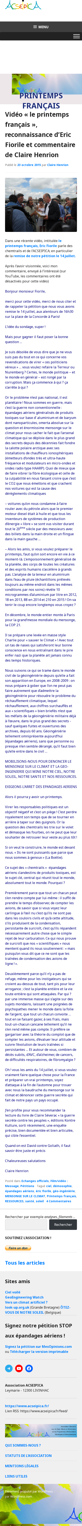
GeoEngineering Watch (24, 1297)
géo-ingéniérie (64, 1191)
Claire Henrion (57, 165)
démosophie (62, 1186)
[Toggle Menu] (76, 36)
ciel (48, 1186)
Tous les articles (25, 1262)
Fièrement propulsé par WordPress (29, 1491)
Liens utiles (16, 1476)
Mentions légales (21, 1466)
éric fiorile (43, 1191)
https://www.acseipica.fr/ (27, 1406)
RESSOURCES (14, 1201)
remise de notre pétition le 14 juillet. (44, 256)
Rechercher (63, 1224)
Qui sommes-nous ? (23, 1445)
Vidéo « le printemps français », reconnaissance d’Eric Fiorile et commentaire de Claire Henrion (40, 134)
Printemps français (61, 1196)
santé (29, 1201)
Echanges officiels (35, 1181)
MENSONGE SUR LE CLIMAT (25, 1196)
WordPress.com (21, 1496)
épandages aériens (19, 1191)
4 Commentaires (58, 1201)
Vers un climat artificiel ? (26, 1302)
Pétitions (27, 1186)
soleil (40, 1201)
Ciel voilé (12, 1292)
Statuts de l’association (28, 1455)
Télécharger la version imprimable (39, 1351)
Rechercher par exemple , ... (40, 1216)
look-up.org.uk (17, 1307)
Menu (43, 27)
